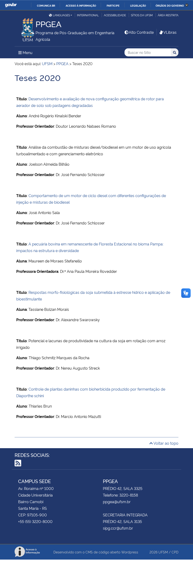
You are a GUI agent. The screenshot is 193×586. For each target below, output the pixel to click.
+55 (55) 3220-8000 (35, 521)
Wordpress (129, 552)
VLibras (170, 32)
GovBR (11, 5)
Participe (113, 5)
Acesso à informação (81, 5)
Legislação (138, 5)
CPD (175, 552)
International (88, 15)
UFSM (163, 552)
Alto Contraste (141, 32)
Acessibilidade (115, 15)
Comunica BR (46, 5)
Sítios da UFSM (142, 15)
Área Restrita (168, 15)
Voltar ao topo (165, 443)
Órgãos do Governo (170, 5)
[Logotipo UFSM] (25, 28)
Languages (61, 15)
